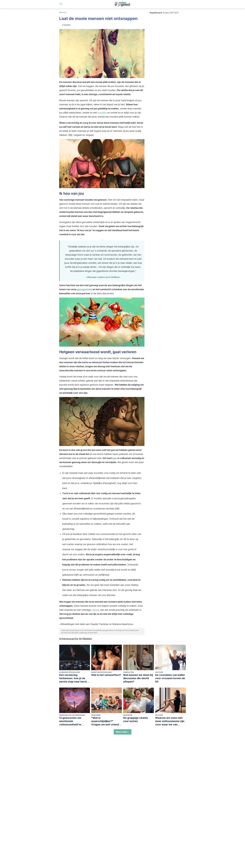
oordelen (102, 112)
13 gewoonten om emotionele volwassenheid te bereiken (70, 721)
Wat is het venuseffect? (106, 674)
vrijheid (95, 610)
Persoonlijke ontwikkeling (72, 715)
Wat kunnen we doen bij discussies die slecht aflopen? (138, 678)
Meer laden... (122, 732)
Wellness (62, 12)
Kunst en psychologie (101, 672)
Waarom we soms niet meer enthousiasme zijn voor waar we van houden (169, 721)
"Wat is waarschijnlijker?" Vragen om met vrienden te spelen (106, 721)
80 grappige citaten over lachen (135, 719)
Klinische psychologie (69, 672)
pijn (115, 458)
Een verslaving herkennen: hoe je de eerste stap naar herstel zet (74, 678)
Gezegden (95, 715)
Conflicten (128, 672)
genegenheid (84, 289)
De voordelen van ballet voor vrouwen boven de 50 (170, 678)
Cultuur (159, 672)
